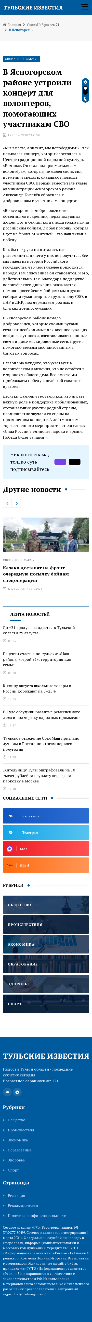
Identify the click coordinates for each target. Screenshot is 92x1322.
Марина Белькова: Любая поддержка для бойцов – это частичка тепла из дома (46, 574)
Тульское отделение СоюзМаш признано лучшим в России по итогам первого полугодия (41, 744)
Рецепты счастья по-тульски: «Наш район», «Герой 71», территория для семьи (37, 659)
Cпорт (13, 1170)
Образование (19, 1150)
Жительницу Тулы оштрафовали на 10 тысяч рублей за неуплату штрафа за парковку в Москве (39, 775)
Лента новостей (30, 614)
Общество (16, 1120)
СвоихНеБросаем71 (43, 24)
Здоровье (16, 1160)
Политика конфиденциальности (37, 1215)
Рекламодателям (23, 1205)
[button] (7, 503)
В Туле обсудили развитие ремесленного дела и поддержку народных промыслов (41, 714)
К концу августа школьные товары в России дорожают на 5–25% (37, 688)
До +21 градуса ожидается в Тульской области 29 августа (39, 630)
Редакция (16, 1195)
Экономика (18, 1140)
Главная (14, 24)
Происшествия (21, 1130)
